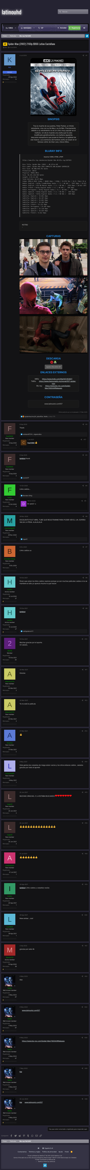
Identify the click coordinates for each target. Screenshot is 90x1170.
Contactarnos (22, 1152)
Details (74, 1157)
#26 (86, 1099)
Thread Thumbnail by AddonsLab (45, 1159)
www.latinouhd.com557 (31, 1010)
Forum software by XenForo (45, 1155)
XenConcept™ (48, 1157)
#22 (86, 976)
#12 (86, 700)
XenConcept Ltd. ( (66, 1157)
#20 (86, 915)
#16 (86, 823)
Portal (67, 1152)
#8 (86, 578)
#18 (86, 853)
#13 (86, 731)
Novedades (27, 28)
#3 (86, 455)
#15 (86, 792)
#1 (86, 55)
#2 (86, 424)
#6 (86, 516)
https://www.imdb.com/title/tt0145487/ (57, 379)
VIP (42, 28)
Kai (6, 47)
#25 (86, 1068)
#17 (85, 439)
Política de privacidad (49, 1152)
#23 (86, 1007)
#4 (86, 486)
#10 (86, 639)
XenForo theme (42, 1161)
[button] (16, 28)
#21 (86, 946)
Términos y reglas (34, 1152)
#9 (86, 608)
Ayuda (61, 1152)
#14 (86, 762)
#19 (86, 884)
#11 (86, 670)
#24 (86, 1037)
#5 (85, 501)
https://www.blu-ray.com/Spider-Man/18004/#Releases (43, 1041)
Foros (10, 28)
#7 (86, 547)
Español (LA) (48, 1148)
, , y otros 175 (39, 416)
